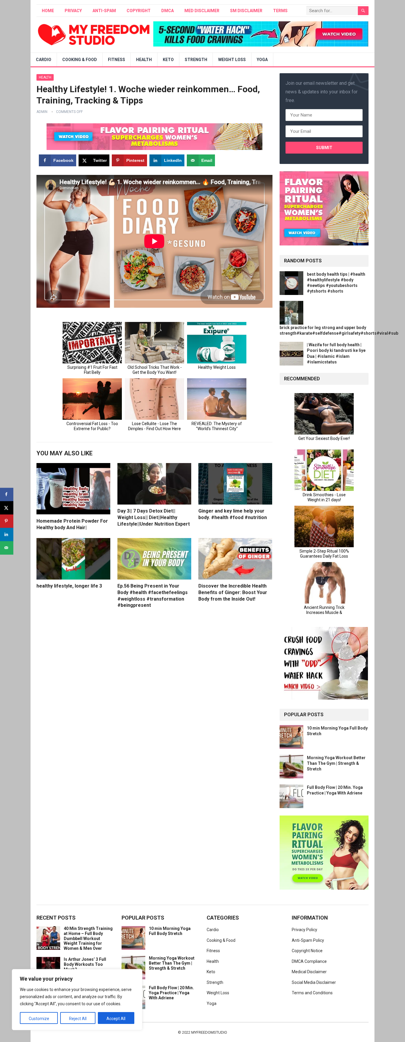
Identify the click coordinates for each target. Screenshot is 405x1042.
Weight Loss (232, 59)
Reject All (78, 1018)
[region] (77, 999)
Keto (168, 59)
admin (41, 112)
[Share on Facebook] (6, 494)
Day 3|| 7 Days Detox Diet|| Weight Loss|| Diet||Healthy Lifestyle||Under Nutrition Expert (153, 517)
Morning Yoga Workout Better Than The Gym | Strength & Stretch (336, 763)
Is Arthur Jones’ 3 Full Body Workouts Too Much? (85, 964)
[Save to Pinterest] (6, 521)
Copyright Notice (307, 950)
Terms (280, 10)
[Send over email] (6, 547)
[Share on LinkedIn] (6, 534)
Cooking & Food (79, 59)
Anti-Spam (104, 10)
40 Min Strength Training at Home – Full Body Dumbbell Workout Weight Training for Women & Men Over (88, 938)
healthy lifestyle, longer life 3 (69, 586)
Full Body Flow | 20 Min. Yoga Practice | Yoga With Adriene (171, 992)
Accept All (115, 1018)
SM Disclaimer (246, 10)
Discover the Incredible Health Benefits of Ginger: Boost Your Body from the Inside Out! (232, 592)
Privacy (73, 10)
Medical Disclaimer (309, 971)
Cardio (43, 59)
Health (144, 59)
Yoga (262, 59)
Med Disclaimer (201, 10)
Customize (39, 1018)
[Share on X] (6, 507)
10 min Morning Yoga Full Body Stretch (170, 931)
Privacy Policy (304, 929)
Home (48, 10)
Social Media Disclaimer (314, 982)
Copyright (139, 10)
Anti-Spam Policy (308, 940)
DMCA (167, 10)
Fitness (116, 59)
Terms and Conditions (312, 992)
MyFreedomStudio (209, 1032)
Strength (196, 59)
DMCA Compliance (309, 961)
